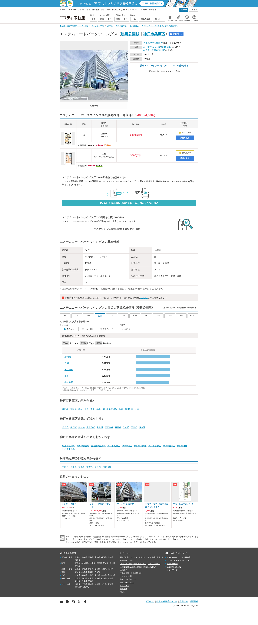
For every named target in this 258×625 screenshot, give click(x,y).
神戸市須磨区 (154, 445)
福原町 (73, 427)
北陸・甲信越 (67, 569)
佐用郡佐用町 (68, 445)
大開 (66, 363)
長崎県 (90, 584)
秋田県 (104, 557)
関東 (63, 563)
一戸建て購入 (125, 567)
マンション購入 (126, 564)
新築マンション (139, 564)
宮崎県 (110, 584)
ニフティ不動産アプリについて (179, 560)
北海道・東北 (67, 557)
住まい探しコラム (127, 582)
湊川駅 (162, 50)
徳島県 (110, 578)
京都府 (81, 467)
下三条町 (109, 427)
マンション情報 (126, 576)
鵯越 (80, 409)
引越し (122, 592)
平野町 (118, 427)
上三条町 (90, 427)
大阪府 (65, 467)
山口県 (104, 578)
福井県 (110, 569)
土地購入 (123, 570)
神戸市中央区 (68, 449)
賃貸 (122, 557)
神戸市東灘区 (113, 445)
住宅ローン (124, 586)
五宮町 (134, 427)
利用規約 (183, 601)
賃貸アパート (144, 557)
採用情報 (194, 601)
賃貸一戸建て (156, 557)
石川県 (104, 569)
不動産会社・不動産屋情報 (131, 573)
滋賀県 (89, 467)
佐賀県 (84, 584)
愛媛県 (84, 581)
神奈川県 (85, 563)
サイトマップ (172, 570)
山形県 (110, 557)
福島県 (77, 560)
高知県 (90, 581)
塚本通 (142, 427)
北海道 (77, 557)
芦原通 (65, 427)
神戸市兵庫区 (154, 34)
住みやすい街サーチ (128, 579)
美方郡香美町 (83, 445)
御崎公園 (68, 382)
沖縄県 (86, 587)
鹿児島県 (78, 587)
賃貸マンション (131, 557)
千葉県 (99, 563)
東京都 (77, 563)
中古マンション (154, 564)
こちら (144, 297)
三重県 (97, 572)
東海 (63, 572)
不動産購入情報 (126, 560)
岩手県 (90, 557)
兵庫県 (146, 43)
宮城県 (97, 557)
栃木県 (112, 563)
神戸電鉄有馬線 (150, 50)
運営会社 (150, 601)
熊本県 (97, 584)
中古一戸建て (149, 567)
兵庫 (121, 409)
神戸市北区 (182, 445)
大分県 (104, 584)
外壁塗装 (123, 589)
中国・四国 (66, 578)
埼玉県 (92, 563)
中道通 (100, 427)
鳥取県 (90, 578)
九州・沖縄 (66, 584)
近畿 (63, 575)
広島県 (77, 578)
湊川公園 (68, 369)
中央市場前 (111, 409)
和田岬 (65, 409)
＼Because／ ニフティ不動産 (179, 557)
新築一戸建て (137, 567)
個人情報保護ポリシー (166, 601)
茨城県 (105, 563)
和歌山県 (107, 467)
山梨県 (84, 569)
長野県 (90, 569)
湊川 (92, 409)
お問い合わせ (172, 564)
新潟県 (77, 569)
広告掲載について (174, 567)
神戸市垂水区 (169, 445)
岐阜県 (84, 572)
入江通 (126, 427)
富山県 (97, 569)
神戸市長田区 (140, 445)
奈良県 (98, 467)
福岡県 (77, 584)
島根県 (97, 578)
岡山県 (84, 578)
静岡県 (90, 572)
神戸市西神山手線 (151, 47)
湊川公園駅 (130, 34)
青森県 (84, 557)
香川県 (77, 581)
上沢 (66, 376)
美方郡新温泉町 (98, 445)
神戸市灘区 (127, 445)
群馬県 (77, 566)
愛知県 (77, 572)
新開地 (67, 356)
